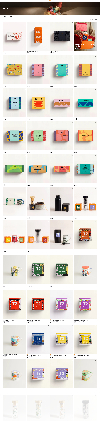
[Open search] (90, 1)
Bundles (11, 16)
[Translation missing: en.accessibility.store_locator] (91, 1)
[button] (93, 19)
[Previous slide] (4, 36)
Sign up (77, 48)
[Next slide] (25, 36)
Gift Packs (5, 16)
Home (4, 3)
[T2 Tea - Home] (50, 1)
